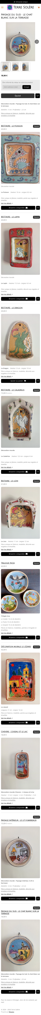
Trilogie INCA (8, 563)
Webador (11, 1012)
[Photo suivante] (37, 42)
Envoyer (26, 87)
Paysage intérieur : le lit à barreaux (18, 820)
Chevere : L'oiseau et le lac (14, 732)
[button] (5, 66)
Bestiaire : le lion (9, 481)
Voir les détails (6, 203)
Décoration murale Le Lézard (16, 647)
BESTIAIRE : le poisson (11, 126)
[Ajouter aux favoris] (37, 95)
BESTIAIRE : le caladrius (12, 390)
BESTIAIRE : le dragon (11, 308)
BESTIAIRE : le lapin (10, 217)
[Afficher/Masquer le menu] (2, 7)
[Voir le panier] (38, 7)
